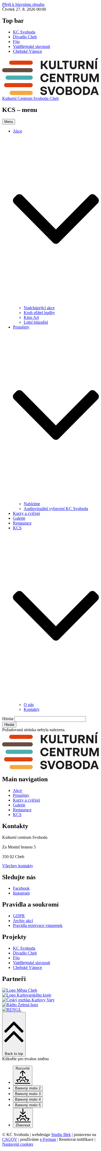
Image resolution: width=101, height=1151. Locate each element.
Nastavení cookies (17, 1144)
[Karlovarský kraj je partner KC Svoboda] (26, 995)
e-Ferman (48, 1139)
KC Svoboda (24, 32)
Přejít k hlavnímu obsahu (23, 4)
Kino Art (31, 317)
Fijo (16, 41)
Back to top (14, 1054)
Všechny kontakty (17, 865)
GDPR (19, 916)
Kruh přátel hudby (39, 312)
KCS (17, 528)
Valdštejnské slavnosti (31, 46)
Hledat (7, 718)
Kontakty (32, 709)
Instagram (21, 893)
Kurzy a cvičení (26, 513)
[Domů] (50, 93)
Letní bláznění (36, 322)
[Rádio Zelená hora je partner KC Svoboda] (20, 1004)
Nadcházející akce (39, 307)
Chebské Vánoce (27, 51)
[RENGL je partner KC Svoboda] (11, 1009)
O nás (29, 704)
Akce (17, 131)
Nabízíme (32, 503)
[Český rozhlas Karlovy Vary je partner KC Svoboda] (28, 1000)
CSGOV (9, 1139)
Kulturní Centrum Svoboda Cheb (30, 98)
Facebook (21, 888)
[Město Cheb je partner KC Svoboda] (19, 990)
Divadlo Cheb (25, 37)
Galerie (19, 518)
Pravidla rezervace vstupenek (37, 925)
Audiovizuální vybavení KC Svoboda (56, 508)
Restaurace (22, 523)
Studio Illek (61, 1134)
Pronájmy (21, 327)
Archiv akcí (23, 920)
